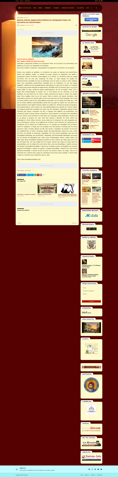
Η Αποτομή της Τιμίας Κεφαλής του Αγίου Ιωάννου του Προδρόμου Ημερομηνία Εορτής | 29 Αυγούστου (85, 198)
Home (82, 475)
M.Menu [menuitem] (40, 7)
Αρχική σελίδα (20, 17)
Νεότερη (19, 223)
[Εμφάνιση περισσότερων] (43, 175)
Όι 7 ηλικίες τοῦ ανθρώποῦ (96, 181)
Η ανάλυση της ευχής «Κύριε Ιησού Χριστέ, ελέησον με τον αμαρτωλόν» (67, 195)
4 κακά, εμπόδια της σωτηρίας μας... (86, 181)
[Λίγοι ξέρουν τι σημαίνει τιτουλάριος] (26, 188)
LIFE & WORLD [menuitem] (80, 7)
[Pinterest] (38, 175)
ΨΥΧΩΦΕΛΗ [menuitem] (56, 7)
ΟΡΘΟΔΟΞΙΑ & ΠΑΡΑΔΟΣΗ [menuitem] (68, 7)
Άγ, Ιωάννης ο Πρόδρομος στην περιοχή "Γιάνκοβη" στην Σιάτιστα (94, 112)
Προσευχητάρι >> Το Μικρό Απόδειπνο (89, 103)
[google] (86, 144)
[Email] (41, 175)
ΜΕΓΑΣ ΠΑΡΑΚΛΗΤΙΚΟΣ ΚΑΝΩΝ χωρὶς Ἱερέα (95, 120)
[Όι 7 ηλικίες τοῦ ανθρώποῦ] (96, 176)
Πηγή (18, 159)
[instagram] (96, 139)
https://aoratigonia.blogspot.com (30, 159)
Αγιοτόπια (25, 475)
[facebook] (86, 139)
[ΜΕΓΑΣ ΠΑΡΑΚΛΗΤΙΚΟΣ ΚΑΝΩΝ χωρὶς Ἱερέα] (85, 120)
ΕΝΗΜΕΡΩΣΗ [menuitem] (48, 7)
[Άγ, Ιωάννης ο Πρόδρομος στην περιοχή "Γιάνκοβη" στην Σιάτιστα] (85, 111)
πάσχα (29, 170)
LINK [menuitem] (87, 7)
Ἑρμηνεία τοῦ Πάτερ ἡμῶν (44, 194)
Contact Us (93, 475)
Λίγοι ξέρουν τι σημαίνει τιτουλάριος (26, 194)
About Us (87, 475)
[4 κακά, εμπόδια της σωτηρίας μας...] (86, 176)
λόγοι (26, 170)
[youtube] (101, 1)
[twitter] (99, 1)
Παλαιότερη (74, 223)
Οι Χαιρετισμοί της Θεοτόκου (94, 126)
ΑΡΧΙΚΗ (17, 0)
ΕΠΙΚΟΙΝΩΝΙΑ (27, 0)
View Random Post (91, 19)
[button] (91, 8)
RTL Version (99, 475)
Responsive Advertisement (47, 32)
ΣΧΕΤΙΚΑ (21, 0)
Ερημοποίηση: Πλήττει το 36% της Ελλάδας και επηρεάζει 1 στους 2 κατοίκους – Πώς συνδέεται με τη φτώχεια (96, 197)
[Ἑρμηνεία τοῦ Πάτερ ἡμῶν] (47, 188)
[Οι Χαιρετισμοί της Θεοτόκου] (85, 127)
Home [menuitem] (34, 7)
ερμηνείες (26, 17)
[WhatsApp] (35, 175)
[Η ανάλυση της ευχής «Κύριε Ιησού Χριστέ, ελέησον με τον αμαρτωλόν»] (67, 188)
